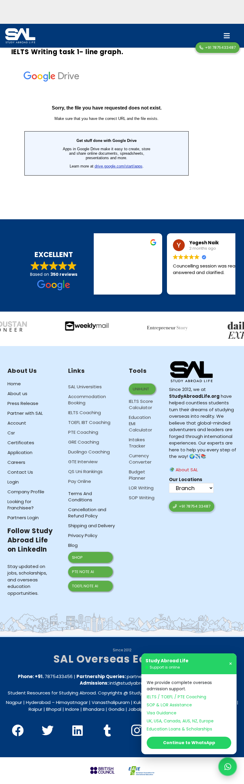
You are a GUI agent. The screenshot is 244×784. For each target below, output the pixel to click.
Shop (77, 557)
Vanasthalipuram (111, 702)
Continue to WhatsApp (189, 743)
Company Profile (25, 492)
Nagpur (14, 702)
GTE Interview (83, 461)
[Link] (20, 36)
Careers (16, 462)
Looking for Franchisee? (20, 504)
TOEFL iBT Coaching (89, 422)
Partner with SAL (25, 413)
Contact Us (20, 472)
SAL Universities (85, 387)
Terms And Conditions (80, 496)
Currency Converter (140, 459)
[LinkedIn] (77, 730)
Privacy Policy (82, 535)
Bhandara (93, 709)
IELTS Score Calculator (141, 404)
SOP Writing (141, 498)
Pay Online (79, 481)
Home (14, 384)
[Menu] (226, 35)
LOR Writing (141, 488)
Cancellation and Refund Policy (87, 512)
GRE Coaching (83, 442)
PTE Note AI (83, 572)
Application (19, 452)
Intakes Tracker (137, 442)
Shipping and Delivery (91, 525)
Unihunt (141, 389)
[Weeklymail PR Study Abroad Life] (68, 324)
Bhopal (53, 709)
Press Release (22, 403)
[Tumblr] (107, 730)
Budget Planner (137, 475)
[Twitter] (47, 730)
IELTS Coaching (84, 412)
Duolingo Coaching (89, 452)
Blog (73, 545)
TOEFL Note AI (85, 586)
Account (16, 423)
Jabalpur (138, 709)
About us (17, 393)
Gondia (116, 709)
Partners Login (23, 517)
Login (13, 482)
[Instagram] (137, 730)
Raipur (35, 709)
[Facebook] (18, 730)
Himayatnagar (72, 702)
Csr (11, 433)
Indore (72, 709)
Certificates (20, 442)
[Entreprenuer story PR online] (149, 324)
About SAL (186, 470)
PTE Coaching (83, 432)
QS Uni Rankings (85, 471)
